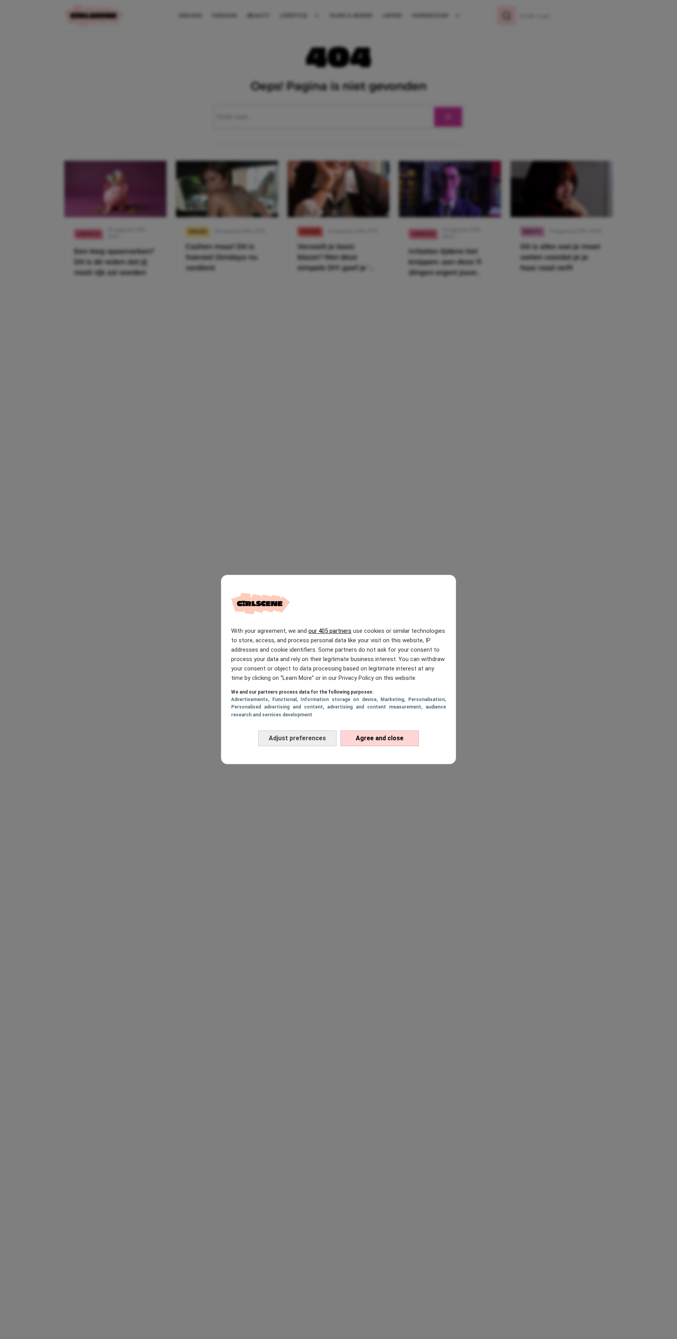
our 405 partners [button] (329, 630)
